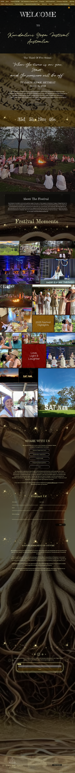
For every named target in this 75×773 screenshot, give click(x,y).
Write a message (15, 514)
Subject (41, 507)
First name (14, 502)
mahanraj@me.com (52, 482)
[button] (69, 7)
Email (13, 507)
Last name (41, 502)
